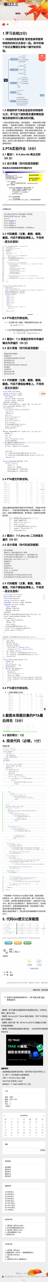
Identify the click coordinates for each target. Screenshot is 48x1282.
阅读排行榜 (8, 1219)
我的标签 (8, 1176)
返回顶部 (44, 990)
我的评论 (8, 1169)
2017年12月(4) (10, 1203)
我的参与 (8, 1172)
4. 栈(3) (7, 1257)
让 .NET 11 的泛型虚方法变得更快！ (16, 1074)
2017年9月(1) (9, 1210)
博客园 (17, 13)
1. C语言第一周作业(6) (12, 1250)
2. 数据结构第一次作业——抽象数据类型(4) (19, 1252)
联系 (35, 13)
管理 (43, 13)
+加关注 (5, 956)
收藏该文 (18, 943)
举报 (46, 983)
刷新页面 (36, 990)
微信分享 (27, 943)
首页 (26, 13)
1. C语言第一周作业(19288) (14, 1225)
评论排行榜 (8, 1244)
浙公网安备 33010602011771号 (17, 1276)
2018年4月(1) (9, 1196)
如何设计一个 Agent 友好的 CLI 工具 (16, 1084)
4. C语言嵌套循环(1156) (13, 1232)
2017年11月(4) (10, 1205)
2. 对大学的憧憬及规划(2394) (14, 1228)
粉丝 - (11, 951)
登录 (35, 997)
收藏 (42, 983)
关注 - (17, 951)
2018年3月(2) (9, 1199)
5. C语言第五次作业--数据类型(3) (16, 1259)
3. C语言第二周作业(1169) (13, 1230)
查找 (11, 975)
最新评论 (8, 1174)
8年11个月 (13, 1099)
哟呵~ (11, 949)
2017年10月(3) (10, 1207)
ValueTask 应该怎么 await (12, 1081)
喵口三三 (11, 4)
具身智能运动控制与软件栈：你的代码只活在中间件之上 (24, 1071)
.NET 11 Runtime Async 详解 (13, 1078)
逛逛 (42, 997)
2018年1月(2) (9, 1201)
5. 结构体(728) (10, 1234)
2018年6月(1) (9, 1192)
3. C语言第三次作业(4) (12, 1255)
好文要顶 (8, 943)
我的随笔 (8, 1167)
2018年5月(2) (9, 1194)
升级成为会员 (34, 968)
